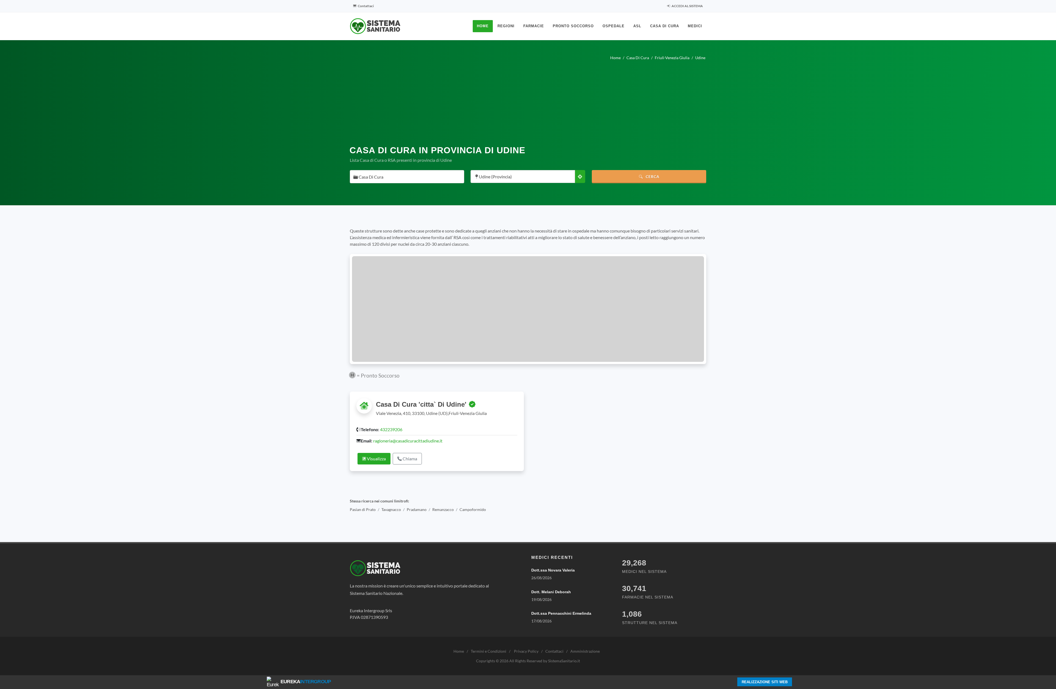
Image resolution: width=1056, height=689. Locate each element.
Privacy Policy (526, 651)
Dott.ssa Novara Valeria (553, 570)
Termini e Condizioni (488, 651)
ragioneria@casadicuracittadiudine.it (407, 440)
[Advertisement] (528, 100)
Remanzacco (443, 509)
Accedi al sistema (687, 6)
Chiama (409, 458)
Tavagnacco (391, 509)
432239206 (391, 429)
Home (458, 651)
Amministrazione (585, 651)
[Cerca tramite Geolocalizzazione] (580, 176)
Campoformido (473, 509)
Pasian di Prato (363, 509)
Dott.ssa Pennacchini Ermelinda (561, 613)
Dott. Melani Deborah (551, 592)
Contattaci (365, 6)
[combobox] (407, 176)
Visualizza (376, 458)
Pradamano (417, 509)
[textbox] (405, 177)
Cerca (652, 176)
